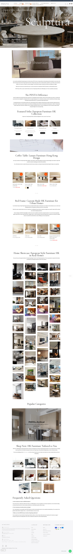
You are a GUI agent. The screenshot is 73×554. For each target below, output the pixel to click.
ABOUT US (53, 3)
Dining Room (42, 128)
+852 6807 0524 (5, 533)
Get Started (36, 427)
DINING (21, 3)
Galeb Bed (14, 235)
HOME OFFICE (35, 3)
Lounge (32, 532)
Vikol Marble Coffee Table (17, 184)
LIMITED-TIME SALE (18, 4)
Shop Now (16, 66)
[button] (3, 550)
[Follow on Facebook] (3, 546)
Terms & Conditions (46, 534)
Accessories (30, 128)
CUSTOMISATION (45, 3)
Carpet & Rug (33, 537)
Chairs (32, 530)
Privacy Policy (45, 532)
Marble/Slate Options (47, 530)
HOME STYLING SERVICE (37, 4)
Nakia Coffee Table (40, 184)
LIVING (15, 3)
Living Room (18, 128)
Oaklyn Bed (27, 235)
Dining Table (33, 529)
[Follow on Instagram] (6, 546)
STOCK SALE (27, 4)
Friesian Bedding (34, 539)
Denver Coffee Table (29, 184)
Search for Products (35, 542)
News (44, 527)
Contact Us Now (14, 145)
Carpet (55, 128)
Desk (32, 534)
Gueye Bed (39, 235)
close (1, 0)
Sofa (32, 527)
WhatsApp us (26, 452)
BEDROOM (27, 3)
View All (36, 193)
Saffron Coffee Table (53, 184)
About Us (44, 529)
